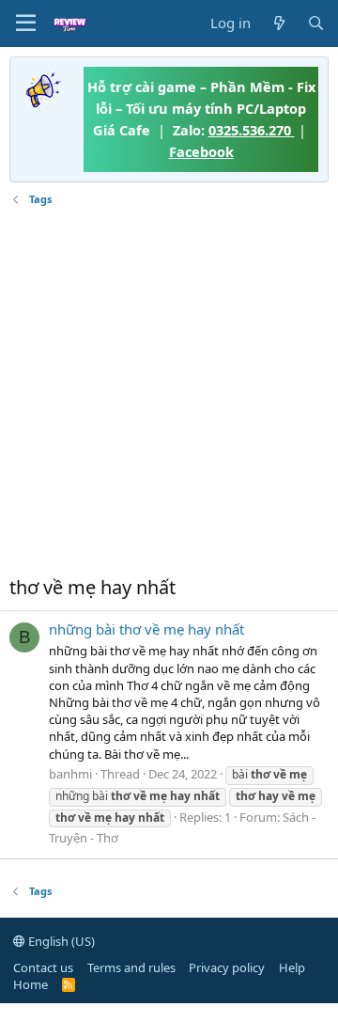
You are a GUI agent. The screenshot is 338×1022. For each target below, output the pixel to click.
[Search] (316, 23)
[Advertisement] (169, 391)
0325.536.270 (251, 129)
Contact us (43, 967)
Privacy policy (227, 967)
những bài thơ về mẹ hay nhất (146, 629)
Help (292, 967)
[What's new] (278, 23)
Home (30, 984)
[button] (26, 23)
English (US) (60, 941)
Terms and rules (131, 967)
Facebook (201, 151)
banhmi (70, 773)
